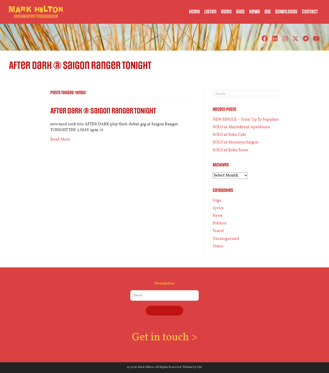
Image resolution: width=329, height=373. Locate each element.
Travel (218, 231)
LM (199, 367)
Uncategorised (226, 239)
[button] (265, 39)
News (217, 216)
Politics (219, 223)
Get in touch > (164, 337)
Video (218, 246)
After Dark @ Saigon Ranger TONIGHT (103, 111)
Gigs (217, 200)
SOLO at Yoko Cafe (229, 135)
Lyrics (218, 208)
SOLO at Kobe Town (230, 150)
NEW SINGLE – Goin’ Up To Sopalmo (246, 119)
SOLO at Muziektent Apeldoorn (241, 127)
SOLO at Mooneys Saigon (235, 142)
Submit (164, 310)
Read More (60, 139)
